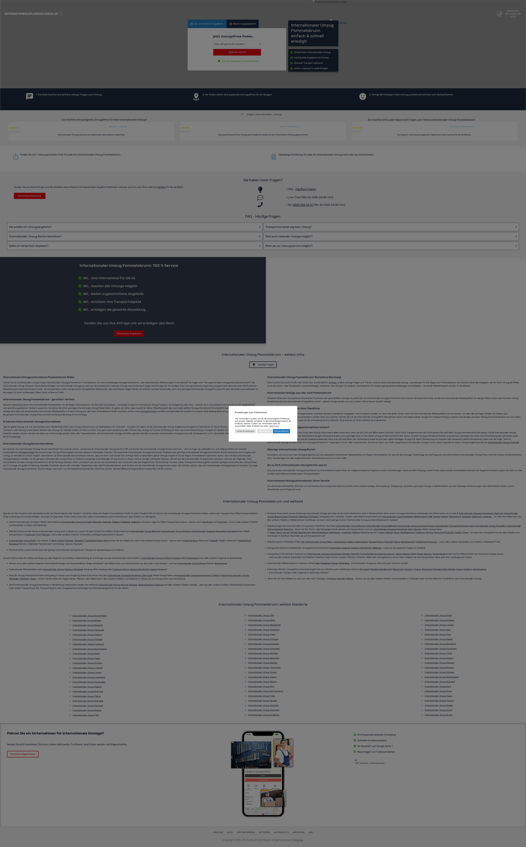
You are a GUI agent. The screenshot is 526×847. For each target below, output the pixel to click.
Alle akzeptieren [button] (281, 431)
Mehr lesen (274, 426)
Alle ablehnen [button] (265, 431)
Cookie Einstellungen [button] (245, 431)
